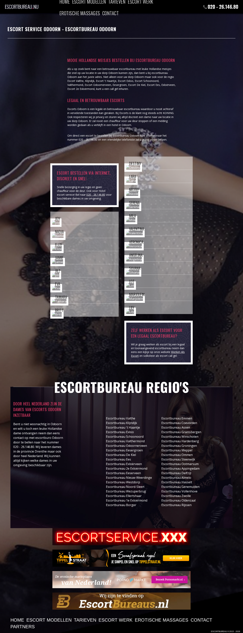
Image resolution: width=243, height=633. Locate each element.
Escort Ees (153, 85)
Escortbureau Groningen (179, 446)
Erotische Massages (79, 13)
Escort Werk (116, 620)
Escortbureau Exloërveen (124, 464)
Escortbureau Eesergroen (124, 450)
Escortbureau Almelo (176, 478)
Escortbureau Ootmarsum (180, 464)
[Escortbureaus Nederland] (121, 601)
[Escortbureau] (21, 4)
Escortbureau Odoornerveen (126, 446)
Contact (110, 13)
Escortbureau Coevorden (179, 423)
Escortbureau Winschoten (179, 436)
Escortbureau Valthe (120, 418)
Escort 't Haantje (106, 81)
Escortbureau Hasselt (176, 482)
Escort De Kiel (136, 85)
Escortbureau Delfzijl (176, 473)
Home (17, 620)
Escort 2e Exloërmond (81, 89)
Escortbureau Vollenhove (179, 491)
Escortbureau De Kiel (121, 455)
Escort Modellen (49, 620)
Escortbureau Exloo (120, 432)
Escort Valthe (75, 81)
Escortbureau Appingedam (180, 468)
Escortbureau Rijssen (176, 505)
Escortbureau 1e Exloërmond (126, 500)
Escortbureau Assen (175, 427)
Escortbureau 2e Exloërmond (126, 468)
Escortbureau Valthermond (125, 441)
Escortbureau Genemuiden (180, 487)
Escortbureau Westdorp (123, 482)
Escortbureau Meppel (176, 450)
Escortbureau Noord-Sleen (125, 487)
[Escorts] (121, 558)
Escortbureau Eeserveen (123, 473)
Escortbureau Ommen (177, 455)
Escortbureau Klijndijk (121, 423)
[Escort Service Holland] (121, 536)
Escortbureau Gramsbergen (181, 432)
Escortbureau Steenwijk (178, 459)
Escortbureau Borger (121, 505)
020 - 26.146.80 (223, 6)
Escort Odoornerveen (98, 85)
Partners (22, 626)
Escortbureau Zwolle (176, 496)
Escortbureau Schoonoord (125, 436)
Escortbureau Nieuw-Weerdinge (129, 478)
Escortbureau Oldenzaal (178, 500)
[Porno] (121, 579)
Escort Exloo (125, 81)
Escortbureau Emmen (176, 418)
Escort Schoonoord (147, 81)
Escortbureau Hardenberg (180, 441)
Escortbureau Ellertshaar (124, 496)
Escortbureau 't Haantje (123, 427)
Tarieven (85, 620)
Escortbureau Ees (118, 459)
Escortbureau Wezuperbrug (126, 491)
